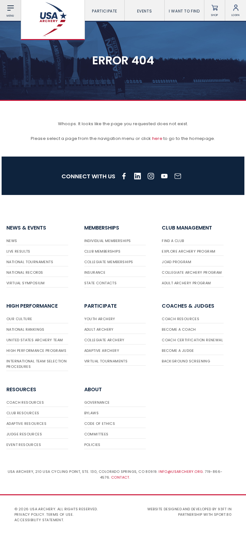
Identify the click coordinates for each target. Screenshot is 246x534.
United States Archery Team (34, 340)
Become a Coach (179, 329)
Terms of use (59, 514)
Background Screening (186, 361)
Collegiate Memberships (108, 261)
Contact (120, 477)
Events (144, 11)
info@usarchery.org (181, 471)
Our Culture (19, 318)
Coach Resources (180, 318)
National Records (24, 272)
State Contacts (100, 283)
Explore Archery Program (188, 251)
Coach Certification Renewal (192, 340)
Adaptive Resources (26, 423)
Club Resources (22, 413)
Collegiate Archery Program (192, 272)
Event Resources (23, 444)
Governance (97, 402)
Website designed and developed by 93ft (187, 509)
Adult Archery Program (186, 283)
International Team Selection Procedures (36, 364)
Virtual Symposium (25, 283)
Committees (96, 434)
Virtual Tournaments (106, 361)
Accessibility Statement (38, 519)
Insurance (95, 272)
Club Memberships (102, 251)
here (157, 138)
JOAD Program (176, 261)
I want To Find (184, 11)
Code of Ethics (99, 423)
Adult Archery (99, 329)
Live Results (18, 251)
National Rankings (25, 329)
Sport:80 (223, 514)
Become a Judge (178, 350)
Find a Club (173, 240)
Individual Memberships (107, 240)
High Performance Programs (36, 350)
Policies (92, 444)
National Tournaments (29, 261)
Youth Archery (99, 318)
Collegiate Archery (104, 340)
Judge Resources (24, 434)
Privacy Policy (29, 514)
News (11, 240)
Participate (104, 11)
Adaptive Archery (101, 350)
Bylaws (91, 413)
